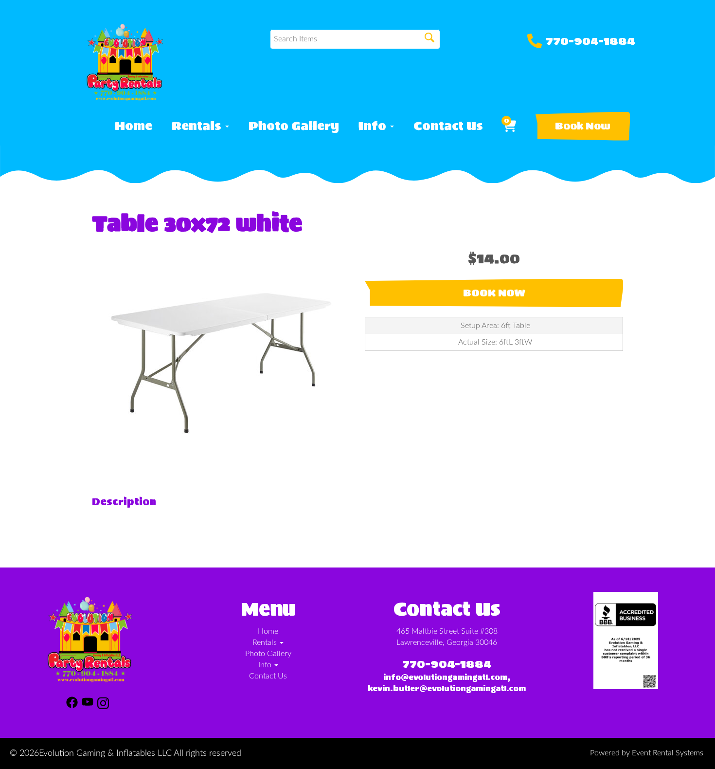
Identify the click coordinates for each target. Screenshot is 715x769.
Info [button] (373, 126)
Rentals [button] (198, 126)
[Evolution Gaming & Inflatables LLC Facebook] (72, 704)
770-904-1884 (590, 41)
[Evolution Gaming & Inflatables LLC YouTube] (87, 704)
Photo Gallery (294, 126)
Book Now (582, 126)
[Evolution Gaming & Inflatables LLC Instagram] (103, 704)
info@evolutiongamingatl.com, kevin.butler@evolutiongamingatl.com (447, 683)
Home (133, 126)
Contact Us (448, 126)
